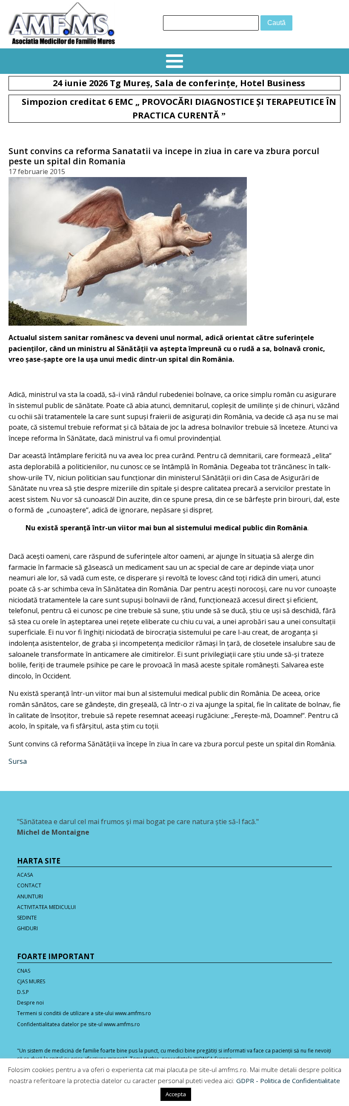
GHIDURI (27, 928)
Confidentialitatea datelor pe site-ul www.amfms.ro (78, 1024)
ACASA (25, 874)
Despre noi (30, 1002)
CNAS (23, 970)
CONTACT (29, 885)
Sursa (18, 761)
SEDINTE (27, 917)
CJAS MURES (31, 981)
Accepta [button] (176, 1094)
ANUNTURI (30, 896)
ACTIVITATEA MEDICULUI (46, 907)
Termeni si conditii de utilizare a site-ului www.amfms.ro (84, 1013)
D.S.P (23, 992)
